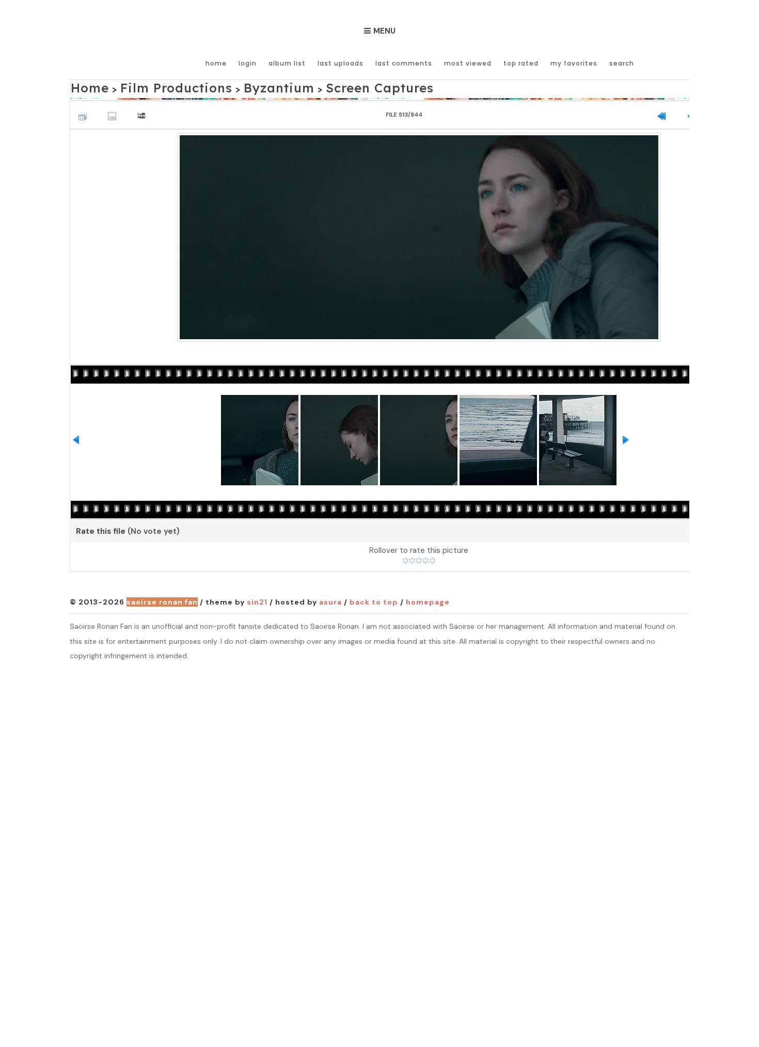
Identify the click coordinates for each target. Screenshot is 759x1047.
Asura (330, 599)
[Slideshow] (144, 110)
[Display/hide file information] (114, 110)
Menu (384, 31)
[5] (432, 558)
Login (248, 63)
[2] (412, 558)
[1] (405, 558)
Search (621, 63)
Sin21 (257, 599)
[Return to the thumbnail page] (85, 110)
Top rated (521, 63)
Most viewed (468, 63)
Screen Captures (313, 86)
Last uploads (340, 63)
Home (216, 63)
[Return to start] (664, 110)
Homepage (428, 599)
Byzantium (234, 86)
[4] (425, 558)
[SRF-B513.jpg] (419, 233)
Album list (287, 63)
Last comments (403, 63)
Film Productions (154, 86)
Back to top (374, 599)
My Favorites (573, 63)
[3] (419, 558)
